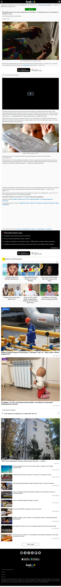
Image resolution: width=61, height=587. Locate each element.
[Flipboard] (35, 552)
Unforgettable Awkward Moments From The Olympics (30, 278)
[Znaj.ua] (30, 1)
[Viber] (28, 552)
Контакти (3, 576)
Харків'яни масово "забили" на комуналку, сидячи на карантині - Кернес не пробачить (30, 203)
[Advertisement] (30, 175)
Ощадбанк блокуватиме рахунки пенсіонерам (17, 236)
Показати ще (54, 247)
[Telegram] (25, 552)
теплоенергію (26, 65)
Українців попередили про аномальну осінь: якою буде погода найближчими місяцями (29, 244)
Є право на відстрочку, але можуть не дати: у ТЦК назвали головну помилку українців (29, 241)
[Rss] (21, 552)
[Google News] (32, 552)
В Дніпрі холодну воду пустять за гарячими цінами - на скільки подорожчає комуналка (27, 200)
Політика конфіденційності (7, 569)
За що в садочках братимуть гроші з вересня (17, 238)
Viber (24, 197)
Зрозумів (30, 9)
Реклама (3, 572)
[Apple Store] (25, 559)
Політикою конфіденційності (45, 4)
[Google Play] (35, 559)
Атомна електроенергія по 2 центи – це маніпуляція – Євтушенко (33, 229)
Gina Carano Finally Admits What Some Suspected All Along (49, 278)
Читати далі (30, 544)
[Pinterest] (39, 552)
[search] (1, 1)
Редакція (3, 574)
